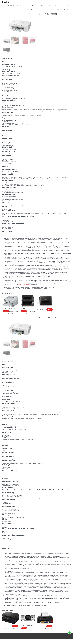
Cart (14, 5)
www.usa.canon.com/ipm (24, 284)
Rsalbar (5, 2)
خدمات (51, 9)
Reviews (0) (10, 58)
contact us (24, 5)
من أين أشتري (62, 9)
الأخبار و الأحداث (38, 9)
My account (34, 5)
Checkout (19, 5)
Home (29, 5)
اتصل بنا (31, 9)
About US (10, 5)
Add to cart (50, 309)
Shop (65, 5)
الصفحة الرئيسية (45, 9)
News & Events (42, 5)
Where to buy (26, 9)
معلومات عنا (56, 9)
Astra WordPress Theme (45, 635)
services (60, 5)
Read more (6, 311)
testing (20, 9)
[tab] (4, 58)
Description (4, 58)
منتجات (68, 9)
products (48, 5)
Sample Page (54, 5)
